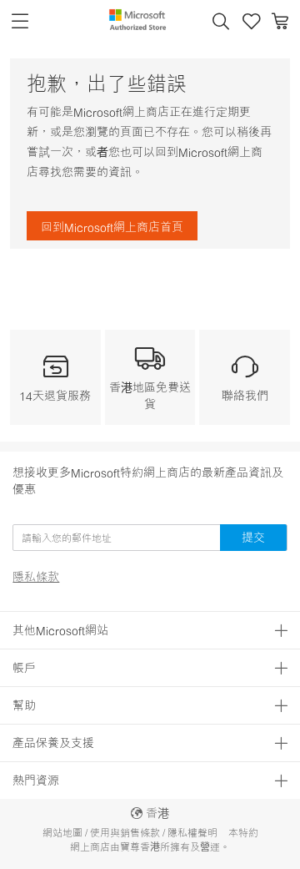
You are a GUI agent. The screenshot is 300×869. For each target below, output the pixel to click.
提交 (253, 537)
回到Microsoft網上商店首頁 (112, 226)
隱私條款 (35, 577)
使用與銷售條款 (125, 832)
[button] (220, 22)
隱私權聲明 (193, 832)
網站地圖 (62, 832)
